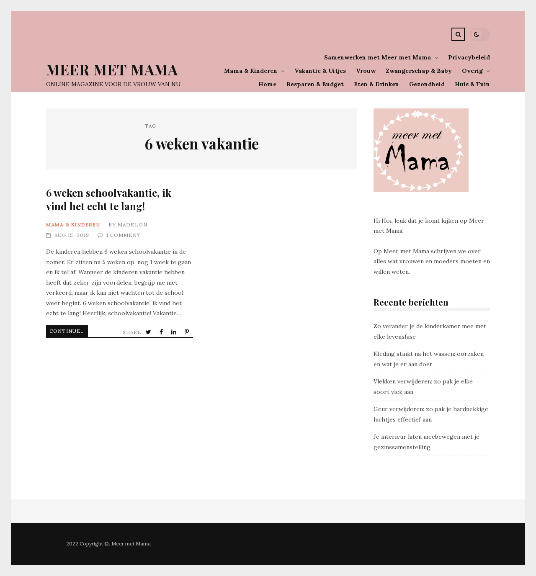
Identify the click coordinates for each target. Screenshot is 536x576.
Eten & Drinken (376, 84)
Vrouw (366, 71)
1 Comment (123, 235)
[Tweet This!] (149, 332)
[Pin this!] (187, 332)
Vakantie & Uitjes (320, 71)
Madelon (132, 224)
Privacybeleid (469, 57)
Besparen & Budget (315, 84)
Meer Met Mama (112, 69)
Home (267, 84)
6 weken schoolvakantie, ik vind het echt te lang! (108, 199)
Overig (472, 71)
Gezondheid (427, 84)
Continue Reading (68, 331)
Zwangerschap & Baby (419, 71)
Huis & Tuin (472, 84)
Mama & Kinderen (250, 71)
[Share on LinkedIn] (174, 332)
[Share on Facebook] (162, 332)
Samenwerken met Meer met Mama (377, 57)
